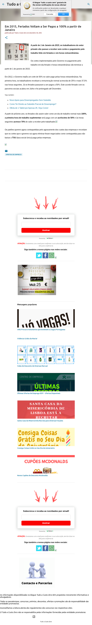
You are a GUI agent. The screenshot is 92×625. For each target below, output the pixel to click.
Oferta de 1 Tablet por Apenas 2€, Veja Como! (29, 108)
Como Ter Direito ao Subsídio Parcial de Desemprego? (33, 104)
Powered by (26, 14)
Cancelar (49, 14)
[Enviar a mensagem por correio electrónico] (6, 152)
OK (63, 14)
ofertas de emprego (14, 154)
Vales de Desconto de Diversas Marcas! (32, 366)
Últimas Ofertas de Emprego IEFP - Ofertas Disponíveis (38, 393)
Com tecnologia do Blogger (47, 617)
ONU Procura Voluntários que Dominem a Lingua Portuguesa (41, 330)
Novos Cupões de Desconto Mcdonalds (32, 475)
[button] (6, 37)
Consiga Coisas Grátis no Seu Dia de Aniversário (36, 448)
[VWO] (32, 14)
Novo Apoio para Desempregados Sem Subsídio (30, 100)
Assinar (46, 230)
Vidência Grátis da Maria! (27, 339)
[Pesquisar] (88, 4)
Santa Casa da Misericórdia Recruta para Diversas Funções (40, 421)
